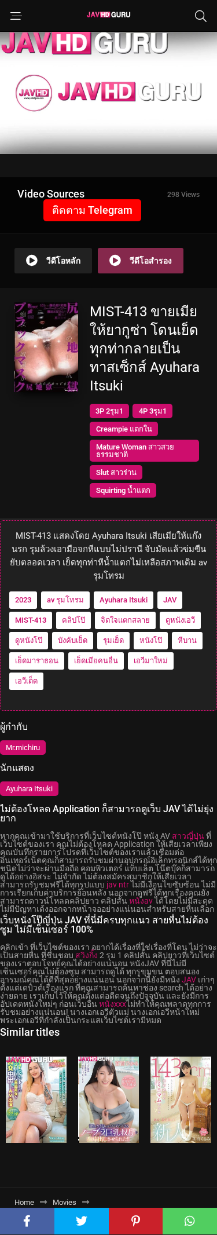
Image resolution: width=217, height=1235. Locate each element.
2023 (23, 599)
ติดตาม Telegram (92, 210)
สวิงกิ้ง (86, 955)
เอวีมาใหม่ (151, 660)
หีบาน (187, 640)
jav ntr (117, 884)
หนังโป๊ (150, 640)
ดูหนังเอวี (180, 620)
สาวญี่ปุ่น (188, 836)
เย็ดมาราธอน (36, 660)
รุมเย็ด (113, 640)
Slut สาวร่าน (116, 472)
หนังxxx (112, 1004)
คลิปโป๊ (73, 620)
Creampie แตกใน (124, 429)
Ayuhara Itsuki (124, 599)
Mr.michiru (23, 747)
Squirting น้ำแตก (123, 490)
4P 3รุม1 (153, 411)
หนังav (141, 900)
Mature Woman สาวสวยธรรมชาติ (135, 451)
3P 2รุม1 (109, 411)
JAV (169, 599)
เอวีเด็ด (26, 681)
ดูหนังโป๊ (28, 640)
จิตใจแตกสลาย (125, 620)
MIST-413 (30, 620)
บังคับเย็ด (72, 640)
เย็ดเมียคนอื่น (96, 660)
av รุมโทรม (65, 599)
